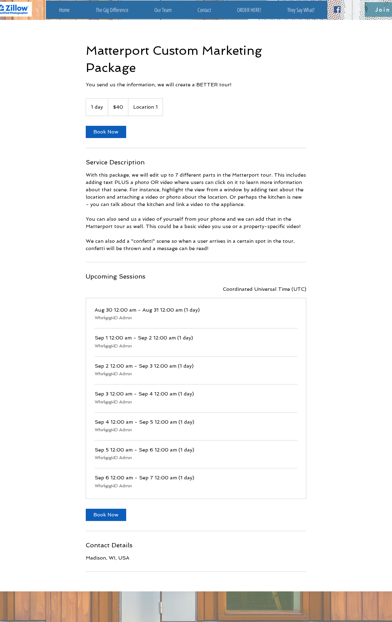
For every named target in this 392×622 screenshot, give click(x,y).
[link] (106, 132)
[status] (264, 289)
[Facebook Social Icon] (337, 9)
